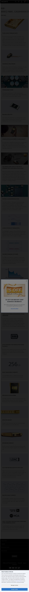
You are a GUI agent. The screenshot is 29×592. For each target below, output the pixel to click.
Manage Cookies (14, 585)
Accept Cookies (14, 589)
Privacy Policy (18, 580)
